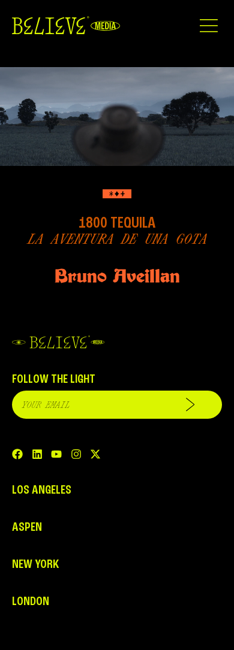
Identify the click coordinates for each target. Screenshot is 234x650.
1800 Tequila (117, 223)
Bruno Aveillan (117, 276)
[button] (208, 25)
